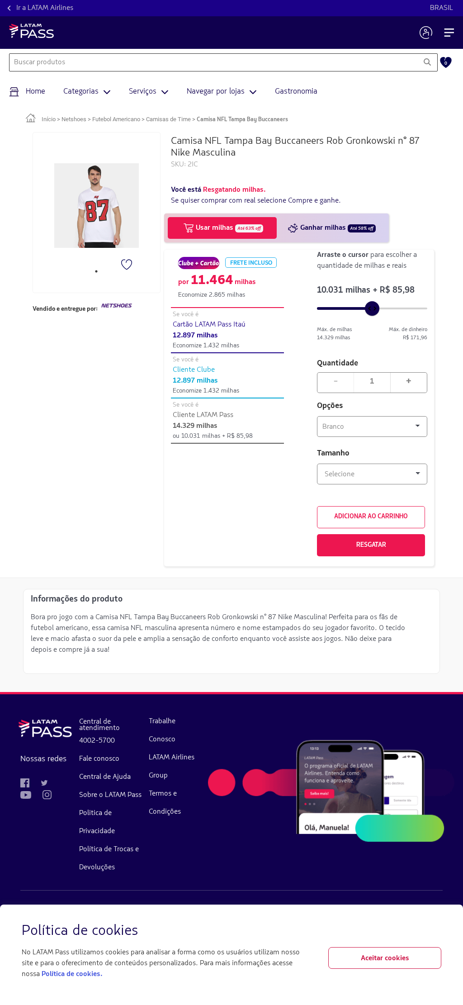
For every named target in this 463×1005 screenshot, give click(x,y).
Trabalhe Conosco (162, 730)
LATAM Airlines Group (171, 766)
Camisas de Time (168, 119)
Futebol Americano (116, 119)
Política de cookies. (72, 974)
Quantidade (337, 362)
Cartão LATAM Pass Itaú (209, 324)
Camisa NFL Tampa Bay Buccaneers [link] (242, 120)
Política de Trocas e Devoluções (109, 858)
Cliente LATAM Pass (203, 415)
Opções (330, 406)
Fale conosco (99, 759)
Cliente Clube (194, 370)
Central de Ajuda (105, 777)
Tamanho (333, 454)
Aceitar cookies (385, 958)
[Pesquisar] (427, 62)
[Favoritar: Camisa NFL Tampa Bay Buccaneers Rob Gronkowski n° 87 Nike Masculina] (127, 265)
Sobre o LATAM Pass (110, 795)
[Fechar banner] (434, 931)
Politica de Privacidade (97, 822)
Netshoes (73, 119)
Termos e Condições (165, 802)
